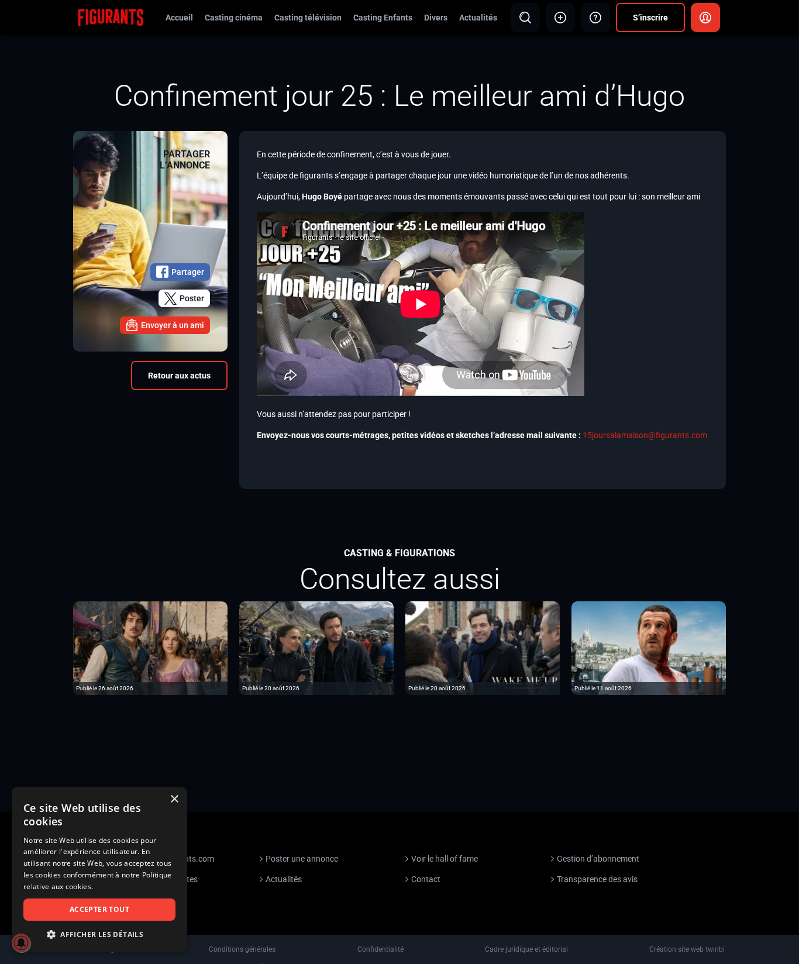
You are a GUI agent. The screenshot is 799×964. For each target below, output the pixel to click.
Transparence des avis (597, 879)
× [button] (174, 799)
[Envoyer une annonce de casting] (560, 17)
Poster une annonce (302, 858)
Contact (425, 879)
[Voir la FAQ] (595, 17)
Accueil (179, 17)
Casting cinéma (234, 17)
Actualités (478, 17)
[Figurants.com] (110, 17)
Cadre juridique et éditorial (526, 949)
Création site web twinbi (687, 949)
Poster (192, 298)
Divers (435, 17)
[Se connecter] (705, 17)
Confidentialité (380, 949)
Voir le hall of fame (444, 858)
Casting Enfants (382, 17)
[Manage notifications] (21, 943)
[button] (99, 934)
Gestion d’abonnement (598, 858)
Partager (187, 272)
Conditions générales (242, 949)
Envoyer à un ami (172, 325)
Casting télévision (308, 17)
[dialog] (99, 869)
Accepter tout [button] (99, 909)
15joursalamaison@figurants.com (645, 435)
